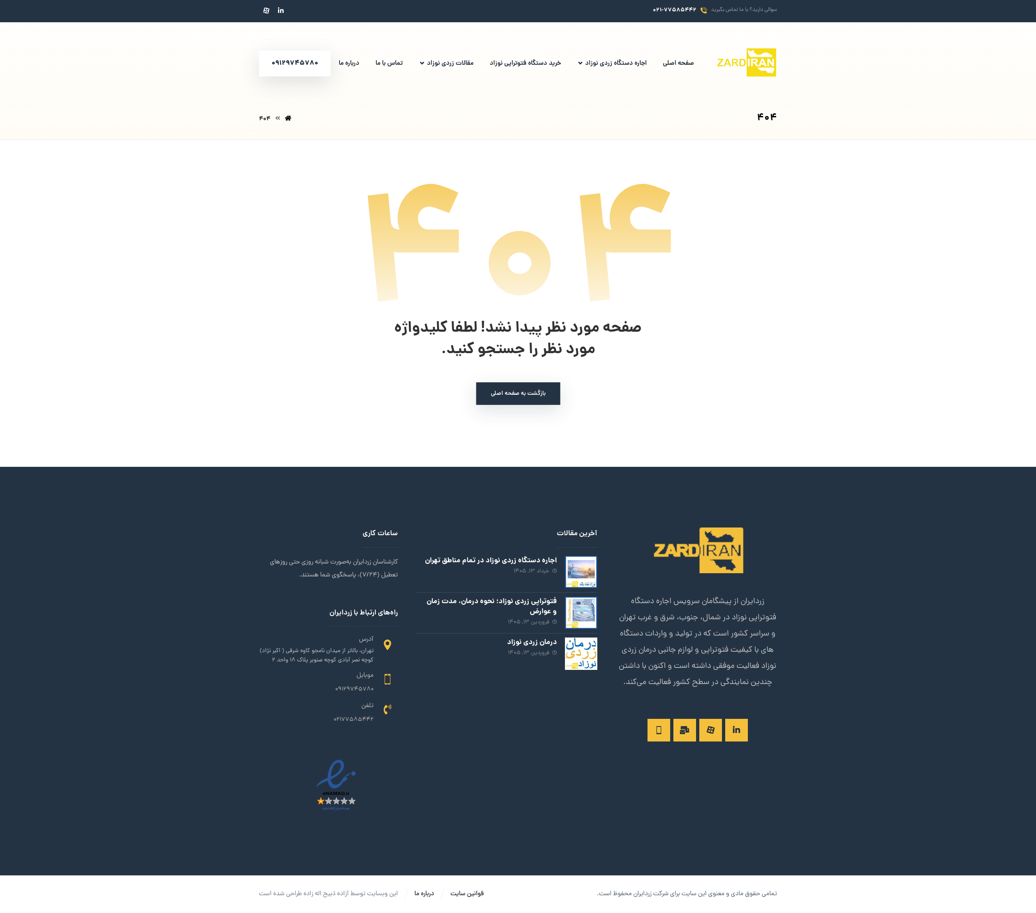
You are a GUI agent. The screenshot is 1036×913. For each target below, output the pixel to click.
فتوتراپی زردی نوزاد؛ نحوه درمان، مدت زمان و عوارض (492, 607)
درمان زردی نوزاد (532, 642)
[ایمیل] (684, 730)
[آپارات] (266, 10)
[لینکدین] (280, 10)
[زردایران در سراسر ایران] (746, 63)
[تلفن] (659, 730)
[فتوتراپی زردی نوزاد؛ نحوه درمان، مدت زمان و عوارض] (581, 613)
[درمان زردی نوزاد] (581, 654)
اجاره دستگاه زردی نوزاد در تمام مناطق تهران (491, 561)
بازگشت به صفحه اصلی (518, 394)
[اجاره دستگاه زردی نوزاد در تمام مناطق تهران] (581, 572)
